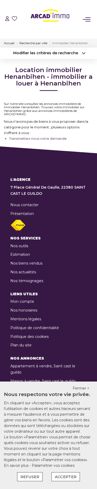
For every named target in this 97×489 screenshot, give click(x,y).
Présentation (22, 213)
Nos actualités (23, 272)
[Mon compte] (7, 19)
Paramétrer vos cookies (53, 465)
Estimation (20, 254)
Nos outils (19, 246)
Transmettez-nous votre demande (38, 138)
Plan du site (21, 345)
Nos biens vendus (26, 263)
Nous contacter (24, 205)
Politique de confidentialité (34, 327)
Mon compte (22, 301)
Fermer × (81, 388)
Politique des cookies (29, 336)
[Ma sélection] (14, 19)
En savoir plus (16, 465)
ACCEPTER (66, 476)
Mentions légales (25, 319)
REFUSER (29, 476)
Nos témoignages (26, 280)
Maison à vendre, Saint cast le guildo (43, 381)
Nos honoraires (23, 310)
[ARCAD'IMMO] (50, 19)
